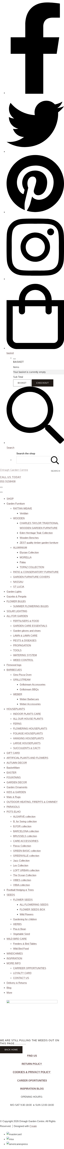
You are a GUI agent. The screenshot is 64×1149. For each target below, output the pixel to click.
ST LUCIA (18, 586)
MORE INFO (14, 963)
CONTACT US (21, 978)
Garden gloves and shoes (27, 630)
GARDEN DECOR (17, 782)
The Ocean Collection (24, 875)
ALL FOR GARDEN (17, 616)
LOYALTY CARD (22, 973)
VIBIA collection (21, 885)
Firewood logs (14, 665)
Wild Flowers (26, 914)
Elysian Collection (29, 552)
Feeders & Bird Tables (25, 943)
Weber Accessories (30, 704)
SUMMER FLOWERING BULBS (31, 606)
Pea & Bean (19, 929)
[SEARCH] (55, 459)
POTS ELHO (14, 811)
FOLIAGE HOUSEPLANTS (28, 733)
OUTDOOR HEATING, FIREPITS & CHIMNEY (32, 801)
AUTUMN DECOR (17, 762)
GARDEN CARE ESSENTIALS (30, 625)
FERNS (17, 723)
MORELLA (26, 557)
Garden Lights (14, 591)
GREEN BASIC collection (27, 850)
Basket (22, 383)
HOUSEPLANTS (16, 709)
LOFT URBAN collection (26, 870)
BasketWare (13, 767)
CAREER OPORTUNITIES (32, 1080)
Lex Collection (20, 865)
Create (33, 1126)
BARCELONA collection (26, 831)
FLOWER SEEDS (23, 899)
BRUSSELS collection (25, 836)
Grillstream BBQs (29, 689)
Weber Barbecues (29, 699)
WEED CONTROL (23, 660)
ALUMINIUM (20, 547)
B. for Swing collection (25, 821)
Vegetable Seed (21, 934)
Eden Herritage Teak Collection (36, 532)
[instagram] (35, 278)
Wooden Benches (29, 537)
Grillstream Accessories (32, 684)
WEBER (17, 694)
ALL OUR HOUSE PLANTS (28, 718)
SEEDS (11, 894)
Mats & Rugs (14, 797)
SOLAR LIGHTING (17, 611)
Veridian (24, 513)
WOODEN (19, 518)
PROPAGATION (22, 645)
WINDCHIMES (15, 953)
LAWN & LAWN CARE (25, 635)
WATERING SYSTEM (25, 655)
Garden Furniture (16, 503)
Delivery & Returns (17, 982)
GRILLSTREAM (22, 679)
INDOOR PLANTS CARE (27, 713)
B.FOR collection (22, 826)
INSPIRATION (14, 958)
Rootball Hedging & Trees (20, 889)
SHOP (10, 498)
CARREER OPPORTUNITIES (29, 968)
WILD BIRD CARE (17, 938)
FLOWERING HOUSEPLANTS (30, 728)
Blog (9, 987)
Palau (23, 562)
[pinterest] (35, 212)
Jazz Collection (21, 860)
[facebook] (35, 92)
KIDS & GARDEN (16, 792)
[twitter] (35, 151)
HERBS (17, 924)
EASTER (11, 772)
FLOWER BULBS (16, 601)
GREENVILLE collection (26, 855)
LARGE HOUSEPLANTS (27, 743)
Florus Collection (22, 845)
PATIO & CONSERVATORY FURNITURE (36, 572)
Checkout (42, 383)
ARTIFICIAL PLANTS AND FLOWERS (27, 757)
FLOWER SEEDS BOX (32, 909)
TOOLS (17, 650)
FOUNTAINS (14, 777)
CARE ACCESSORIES (25, 841)
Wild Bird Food (21, 948)
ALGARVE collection (24, 816)
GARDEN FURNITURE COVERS (31, 576)
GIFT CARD (13, 753)
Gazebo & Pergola (16, 596)
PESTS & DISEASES (24, 640)
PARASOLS (13, 806)
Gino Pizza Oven (22, 674)
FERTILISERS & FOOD (26, 620)
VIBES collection (22, 880)
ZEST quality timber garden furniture (39, 542)
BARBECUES (14, 669)
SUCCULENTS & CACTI (26, 748)
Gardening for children (25, 919)
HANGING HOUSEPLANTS (28, 738)
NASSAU (18, 581)
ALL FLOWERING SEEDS (34, 904)
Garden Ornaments (17, 787)
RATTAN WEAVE (22, 508)
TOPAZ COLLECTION (32, 567)
